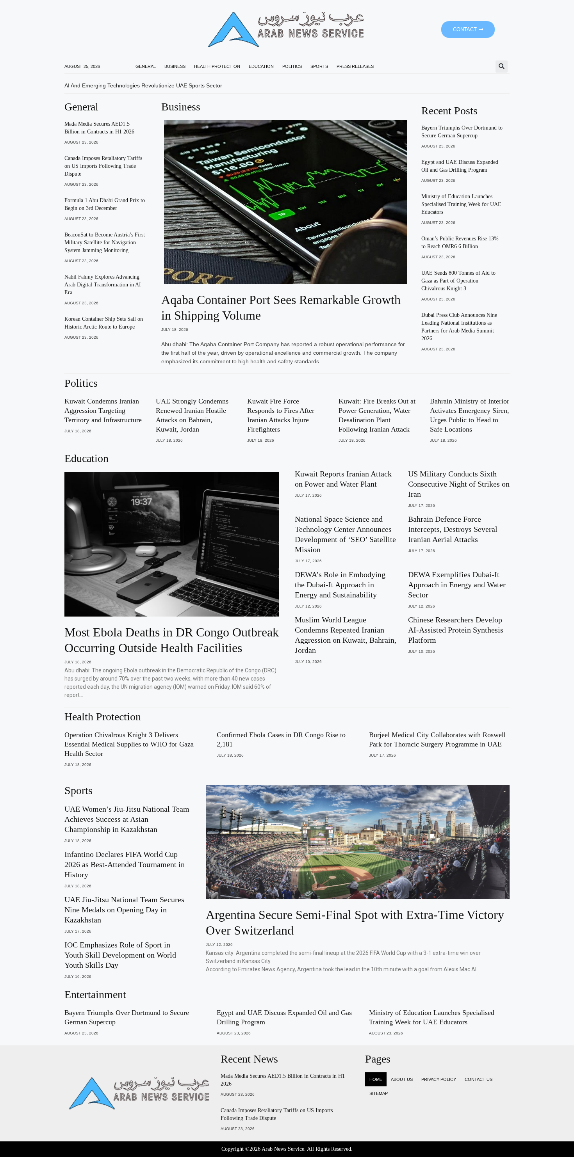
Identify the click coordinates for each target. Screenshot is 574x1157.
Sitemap (378, 1093)
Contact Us (478, 1079)
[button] (502, 66)
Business (174, 66)
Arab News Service (283, 1149)
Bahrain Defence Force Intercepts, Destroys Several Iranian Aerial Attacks (452, 529)
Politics (292, 66)
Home (375, 1079)
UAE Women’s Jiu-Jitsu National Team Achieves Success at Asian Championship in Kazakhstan (126, 819)
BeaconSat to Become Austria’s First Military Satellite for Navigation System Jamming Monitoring (104, 242)
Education (261, 66)
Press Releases (355, 66)
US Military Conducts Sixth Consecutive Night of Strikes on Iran (459, 483)
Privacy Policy (438, 1079)
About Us (402, 1079)
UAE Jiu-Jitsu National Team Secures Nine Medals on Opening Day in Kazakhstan (124, 909)
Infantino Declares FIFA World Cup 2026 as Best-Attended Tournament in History (124, 864)
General (145, 66)
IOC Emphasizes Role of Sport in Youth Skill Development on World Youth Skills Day (120, 954)
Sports (319, 66)
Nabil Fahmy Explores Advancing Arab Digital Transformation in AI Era (102, 284)
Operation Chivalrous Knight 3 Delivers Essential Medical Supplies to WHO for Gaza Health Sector (129, 744)
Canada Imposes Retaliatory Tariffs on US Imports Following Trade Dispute (103, 166)
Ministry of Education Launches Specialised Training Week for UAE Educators (461, 204)
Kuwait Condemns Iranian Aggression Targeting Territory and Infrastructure (103, 410)
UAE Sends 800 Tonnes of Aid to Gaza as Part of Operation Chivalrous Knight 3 (458, 280)
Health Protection (217, 66)
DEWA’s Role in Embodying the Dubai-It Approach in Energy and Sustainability (340, 584)
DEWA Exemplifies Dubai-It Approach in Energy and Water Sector (457, 584)
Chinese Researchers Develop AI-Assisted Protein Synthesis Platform (455, 629)
